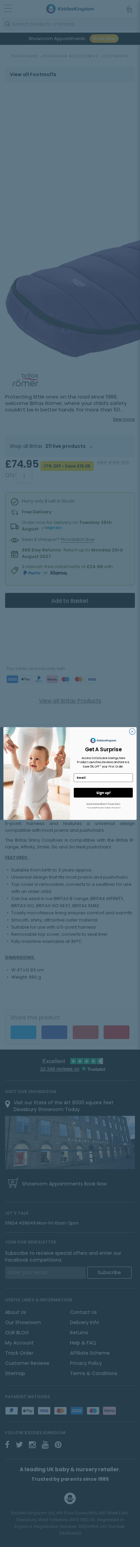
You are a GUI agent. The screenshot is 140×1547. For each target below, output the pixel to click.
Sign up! (103, 792)
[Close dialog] (132, 731)
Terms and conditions (96, 803)
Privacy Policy (114, 803)
